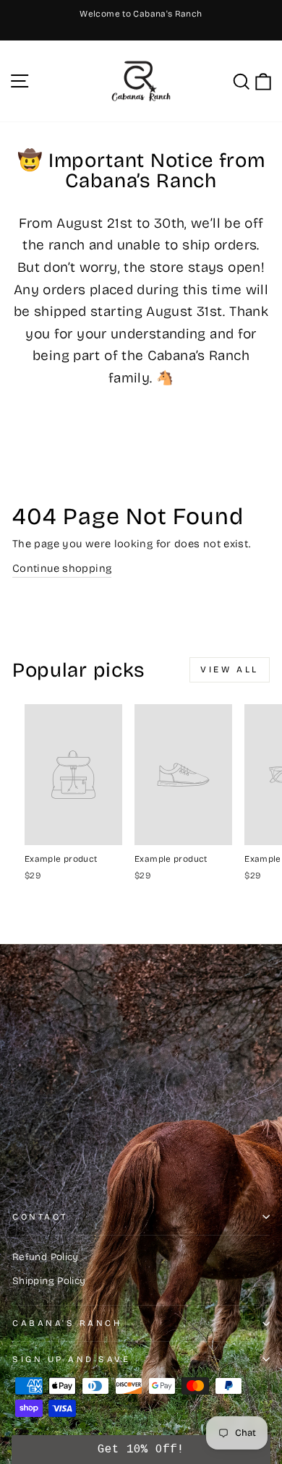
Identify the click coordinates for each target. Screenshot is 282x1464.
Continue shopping (61, 568)
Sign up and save (71, 1359)
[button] (141, 1449)
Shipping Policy (49, 1281)
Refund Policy (45, 1257)
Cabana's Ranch (66, 1323)
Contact (40, 1217)
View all (229, 669)
